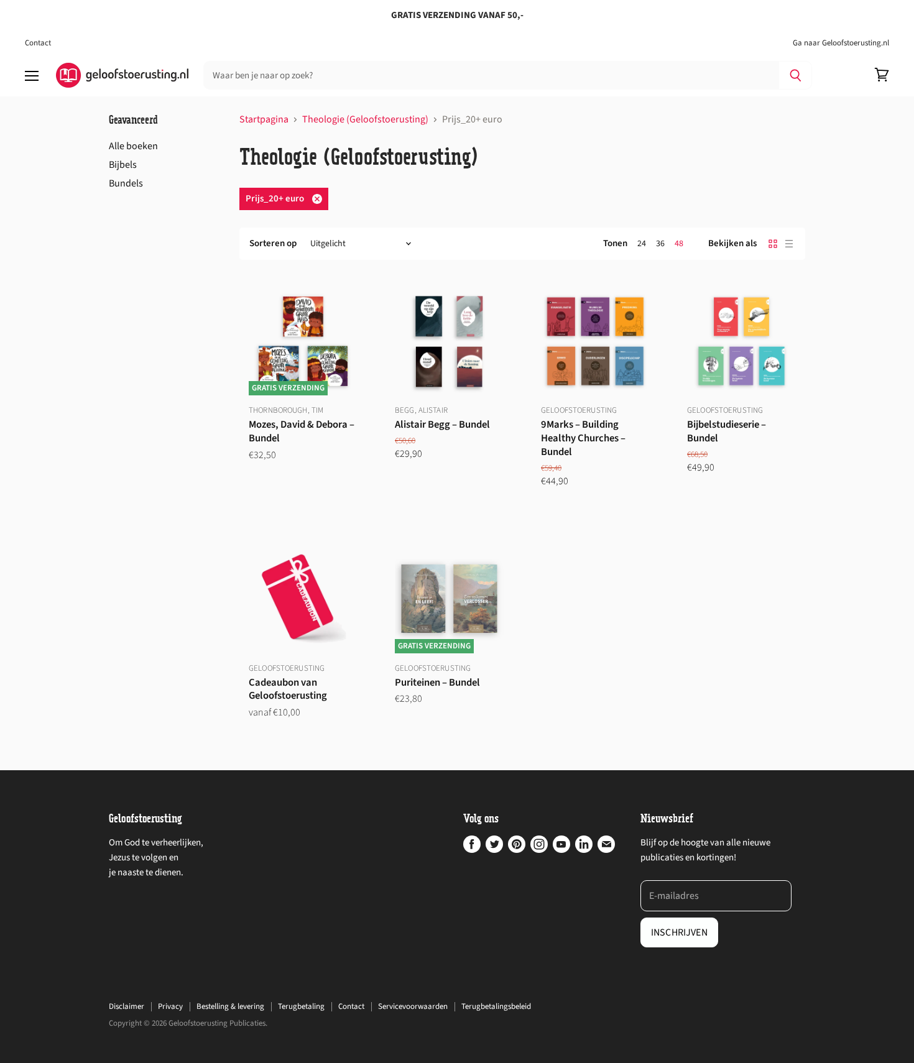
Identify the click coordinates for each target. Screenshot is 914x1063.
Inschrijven (679, 932)
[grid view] (773, 243)
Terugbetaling (301, 1006)
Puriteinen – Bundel (437, 682)
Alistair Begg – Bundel (442, 424)
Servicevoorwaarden (413, 1006)
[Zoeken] (795, 75)
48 (679, 243)
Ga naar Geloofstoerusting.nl (841, 43)
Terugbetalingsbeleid (496, 1006)
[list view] (789, 243)
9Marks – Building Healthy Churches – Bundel (583, 438)
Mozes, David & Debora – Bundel (301, 431)
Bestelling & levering (230, 1006)
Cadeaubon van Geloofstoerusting (288, 689)
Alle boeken (133, 146)
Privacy (170, 1006)
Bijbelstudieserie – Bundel (726, 431)
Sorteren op (273, 243)
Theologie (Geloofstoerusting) (365, 119)
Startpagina (264, 119)
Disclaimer (126, 1006)
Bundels (126, 183)
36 (660, 243)
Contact (38, 43)
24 (641, 243)
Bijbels (123, 165)
